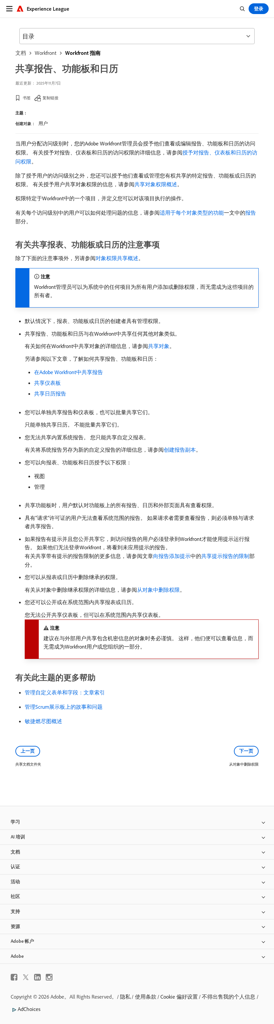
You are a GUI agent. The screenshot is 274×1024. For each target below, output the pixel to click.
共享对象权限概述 (155, 184)
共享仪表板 (47, 382)
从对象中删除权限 (158, 589)
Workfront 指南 (83, 52)
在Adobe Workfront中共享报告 (68, 372)
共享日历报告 (50, 393)
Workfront (45, 52)
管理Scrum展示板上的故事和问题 (64, 706)
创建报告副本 (180, 449)
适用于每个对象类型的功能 (192, 212)
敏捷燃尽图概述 (43, 721)
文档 (20, 52)
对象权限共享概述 (117, 258)
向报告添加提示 (171, 556)
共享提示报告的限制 (225, 556)
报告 (250, 212)
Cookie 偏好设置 (179, 996)
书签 (27, 97)
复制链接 (50, 97)
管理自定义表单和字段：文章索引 (65, 692)
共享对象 (158, 346)
